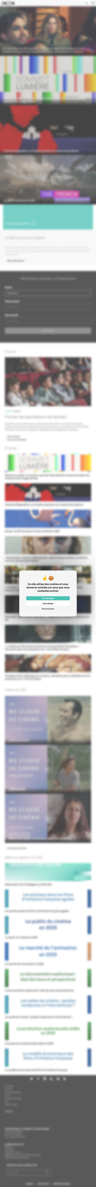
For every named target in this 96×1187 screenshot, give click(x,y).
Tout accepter (48, 598)
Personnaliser (48, 609)
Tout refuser (48, 603)
